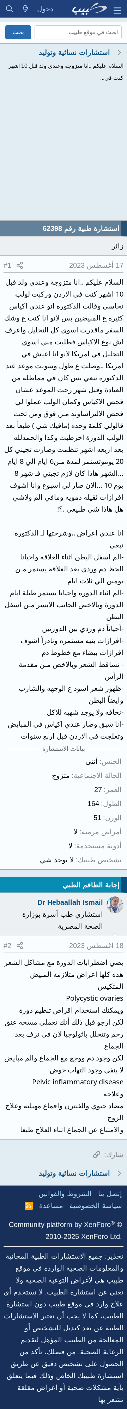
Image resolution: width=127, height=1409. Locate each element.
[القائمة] (117, 9)
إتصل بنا (110, 1193)
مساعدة (51, 1205)
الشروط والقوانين (65, 1193)
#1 (7, 265)
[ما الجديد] (26, 9)
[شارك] (20, 265)
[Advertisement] (63, 153)
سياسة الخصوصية (95, 1205)
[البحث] (9, 9)
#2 (7, 945)
